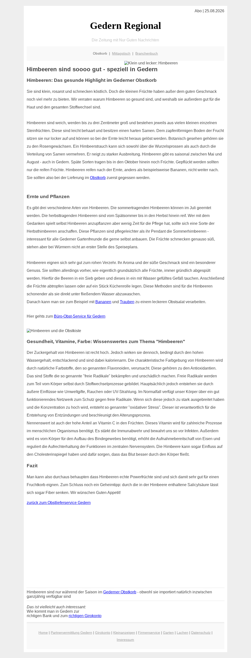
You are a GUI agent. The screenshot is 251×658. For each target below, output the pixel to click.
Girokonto (102, 632)
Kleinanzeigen (124, 632)
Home (43, 632)
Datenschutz (201, 632)
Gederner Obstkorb (119, 592)
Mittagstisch (121, 53)
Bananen (103, 302)
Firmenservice (149, 632)
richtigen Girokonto (85, 616)
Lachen (182, 632)
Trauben (127, 302)
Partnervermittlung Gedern (71, 632)
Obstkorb (98, 178)
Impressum (125, 640)
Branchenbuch (146, 53)
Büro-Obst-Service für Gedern (79, 316)
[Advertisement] (125, 547)
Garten (168, 632)
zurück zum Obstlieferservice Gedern (59, 503)
